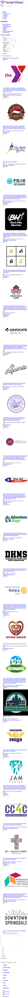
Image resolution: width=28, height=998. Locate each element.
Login (2, 4)
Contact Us (5, 980)
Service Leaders (6, 13)
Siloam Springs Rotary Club (9, 574)
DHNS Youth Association (8, 538)
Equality (5, 28)
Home (4, 11)
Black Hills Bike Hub (7, 202)
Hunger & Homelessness (8, 31)
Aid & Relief (5, 25)
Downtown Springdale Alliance (9, 900)
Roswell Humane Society (8, 648)
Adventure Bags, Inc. (7, 502)
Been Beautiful (6, 387)
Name (4, 37)
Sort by (4, 49)
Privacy (5, 985)
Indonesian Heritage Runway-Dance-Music (12, 95)
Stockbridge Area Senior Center (9, 240)
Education (5, 27)
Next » (4, 956)
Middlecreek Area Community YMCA (11, 58)
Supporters (5, 15)
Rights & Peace (6, 32)
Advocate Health (6, 314)
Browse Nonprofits (7, 24)
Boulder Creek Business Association (10, 686)
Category (5, 45)
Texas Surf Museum (7, 464)
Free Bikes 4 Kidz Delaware (9, 165)
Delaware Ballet (6, 131)
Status (4, 47)
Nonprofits (5, 16)
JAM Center (5, 754)
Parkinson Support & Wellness (9, 862)
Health (4, 30)
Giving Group (6, 612)
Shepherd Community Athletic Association (12, 719)
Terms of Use (6, 987)
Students (5, 12)
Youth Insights (6, 972)
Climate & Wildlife (7, 26)
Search (5, 53)
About (4, 977)
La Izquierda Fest (6, 353)
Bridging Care (6, 275)
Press (4, 982)
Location (5, 39)
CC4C (4, 792)
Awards (4, 17)
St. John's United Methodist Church (10, 828)
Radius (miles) (6, 42)
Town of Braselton (7, 424)
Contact (4, 18)
